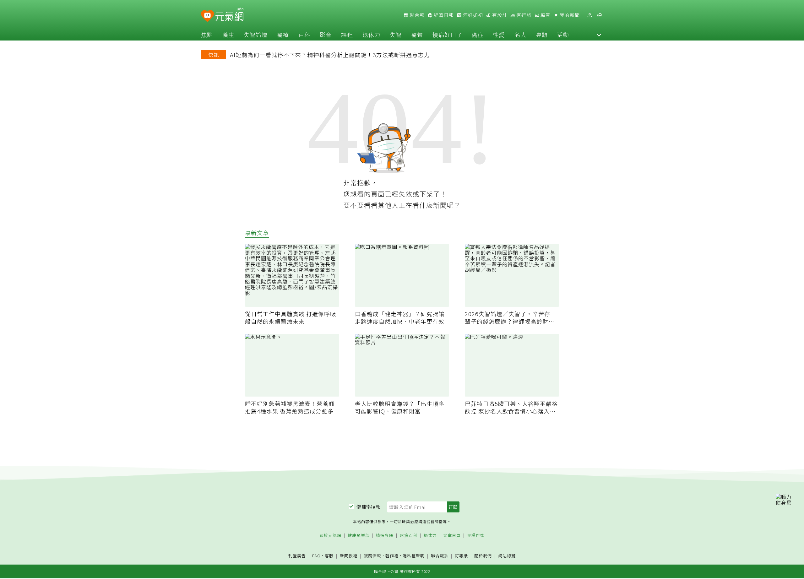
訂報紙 (461, 556)
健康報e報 (368, 507)
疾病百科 (408, 535)
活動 (563, 34)
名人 (520, 34)
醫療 (283, 34)
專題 (542, 34)
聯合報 (416, 15)
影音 (326, 34)
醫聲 (417, 34)
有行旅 (523, 15)
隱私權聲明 (414, 556)
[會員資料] (589, 15)
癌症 (478, 34)
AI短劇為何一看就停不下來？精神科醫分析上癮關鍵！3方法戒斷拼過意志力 (330, 55)
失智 (396, 34)
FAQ (316, 556)
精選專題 (385, 535)
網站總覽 (507, 556)
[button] (598, 34)
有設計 (499, 15)
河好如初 (472, 15)
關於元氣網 (330, 535)
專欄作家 (476, 535)
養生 (228, 34)
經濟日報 (443, 15)
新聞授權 (348, 556)
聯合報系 (439, 556)
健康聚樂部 (359, 535)
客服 (329, 556)
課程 (347, 34)
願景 (545, 15)
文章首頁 (452, 535)
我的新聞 (569, 15)
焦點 (207, 34)
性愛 (499, 34)
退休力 (371, 34)
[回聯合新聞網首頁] (207, 16)
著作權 (392, 556)
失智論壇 (256, 34)
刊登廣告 (297, 556)
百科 (304, 34)
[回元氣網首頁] (229, 15)
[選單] (599, 15)
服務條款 (372, 556)
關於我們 (483, 556)
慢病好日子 (447, 34)
